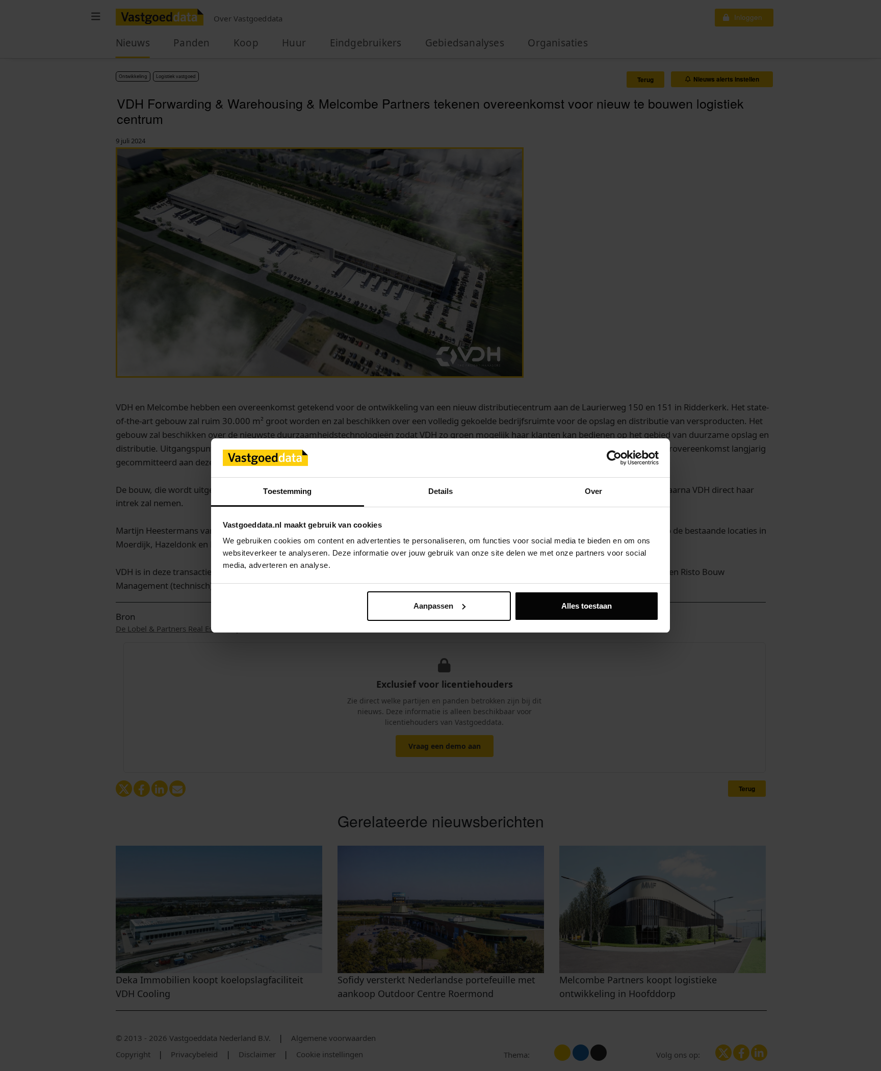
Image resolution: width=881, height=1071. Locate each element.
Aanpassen (433, 606)
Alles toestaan (586, 606)
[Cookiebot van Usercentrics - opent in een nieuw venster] (614, 457)
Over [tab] (593, 491)
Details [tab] (440, 491)
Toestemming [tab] (287, 491)
